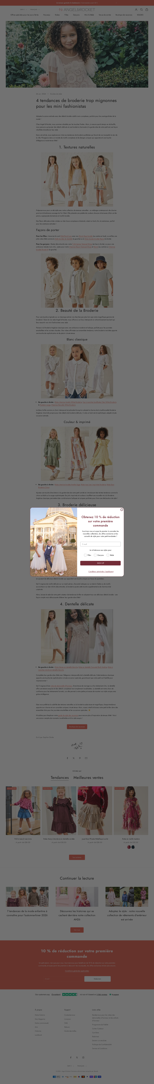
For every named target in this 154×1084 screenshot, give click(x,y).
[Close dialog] (122, 509)
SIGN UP (100, 563)
